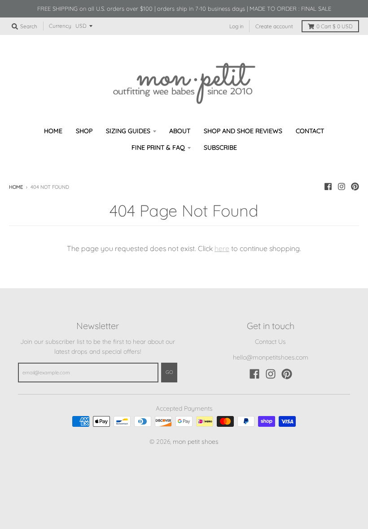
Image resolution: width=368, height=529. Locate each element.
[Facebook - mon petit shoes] (328, 186)
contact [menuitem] (310, 131)
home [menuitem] (53, 131)
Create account (274, 26)
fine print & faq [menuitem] (158, 147)
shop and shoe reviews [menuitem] (243, 131)
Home (16, 187)
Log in (236, 26)
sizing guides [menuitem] (128, 131)
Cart (334, 26)
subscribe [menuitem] (220, 147)
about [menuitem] (179, 131)
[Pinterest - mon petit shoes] (355, 186)
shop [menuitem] (84, 131)
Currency (60, 25)
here (222, 248)
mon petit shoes (196, 442)
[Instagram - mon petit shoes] (341, 186)
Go (169, 372)
